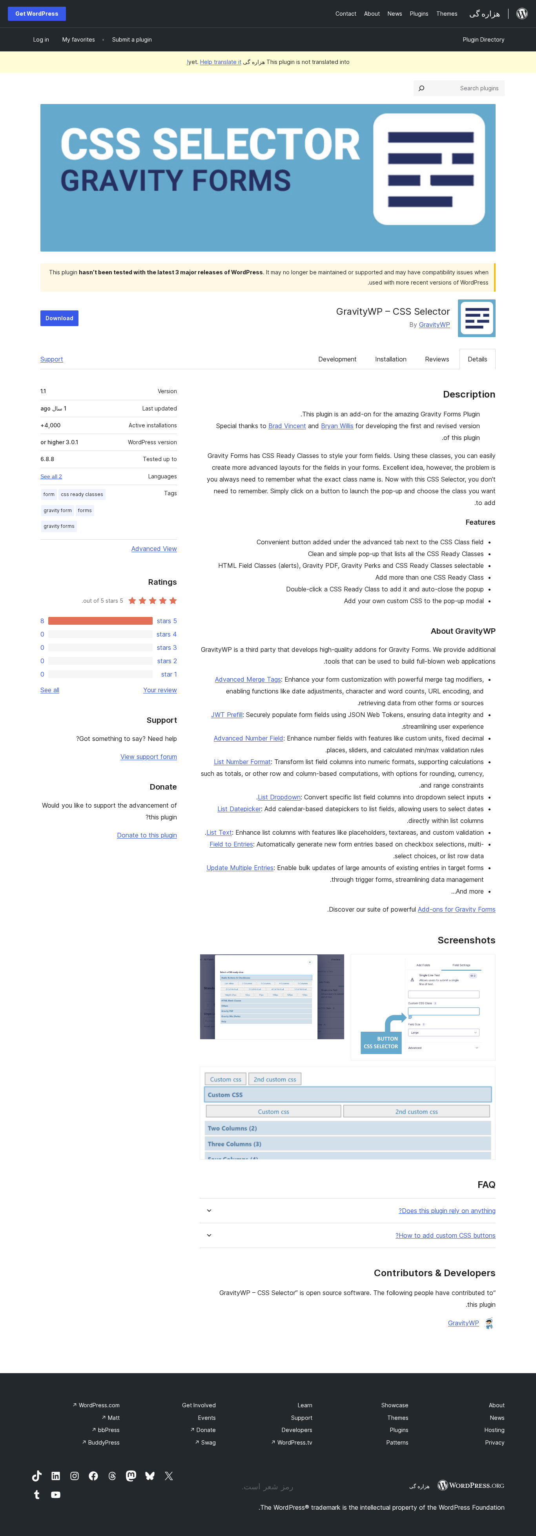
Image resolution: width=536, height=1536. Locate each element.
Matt (110, 1417)
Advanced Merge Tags (248, 679)
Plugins (399, 1430)
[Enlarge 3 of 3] (485, 1077)
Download (59, 318)
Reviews (437, 359)
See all (49, 690)
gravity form (58, 510)
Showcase (394, 1405)
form (49, 494)
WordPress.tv (291, 1442)
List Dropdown (279, 797)
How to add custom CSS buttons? (446, 1235)
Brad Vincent (287, 426)
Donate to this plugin (147, 835)
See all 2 (51, 476)
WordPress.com (96, 1405)
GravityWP (434, 324)
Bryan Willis (337, 426)
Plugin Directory (484, 39)
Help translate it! (214, 61)
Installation (391, 359)
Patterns (397, 1442)
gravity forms (59, 526)
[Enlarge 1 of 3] (485, 965)
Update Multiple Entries (239, 868)
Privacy (495, 1442)
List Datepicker (239, 809)
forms (85, 510)
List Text (219, 832)
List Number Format (242, 762)
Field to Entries (231, 844)
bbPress (105, 1430)
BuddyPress (101, 1442)
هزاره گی (419, 1486)
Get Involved (199, 1405)
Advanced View (154, 549)
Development (337, 359)
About (497, 1405)
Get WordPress (36, 13)
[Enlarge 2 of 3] (334, 965)
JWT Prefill (226, 715)
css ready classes (82, 494)
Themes (397, 1417)
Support (51, 359)
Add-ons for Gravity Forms (457, 909)
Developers (297, 1430)
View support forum (148, 757)
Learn (305, 1405)
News (497, 1417)
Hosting (495, 1430)
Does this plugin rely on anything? (447, 1211)
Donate (203, 1430)
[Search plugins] (421, 88)
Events (207, 1417)
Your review (160, 690)
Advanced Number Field (248, 738)
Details (477, 359)
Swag (205, 1442)
